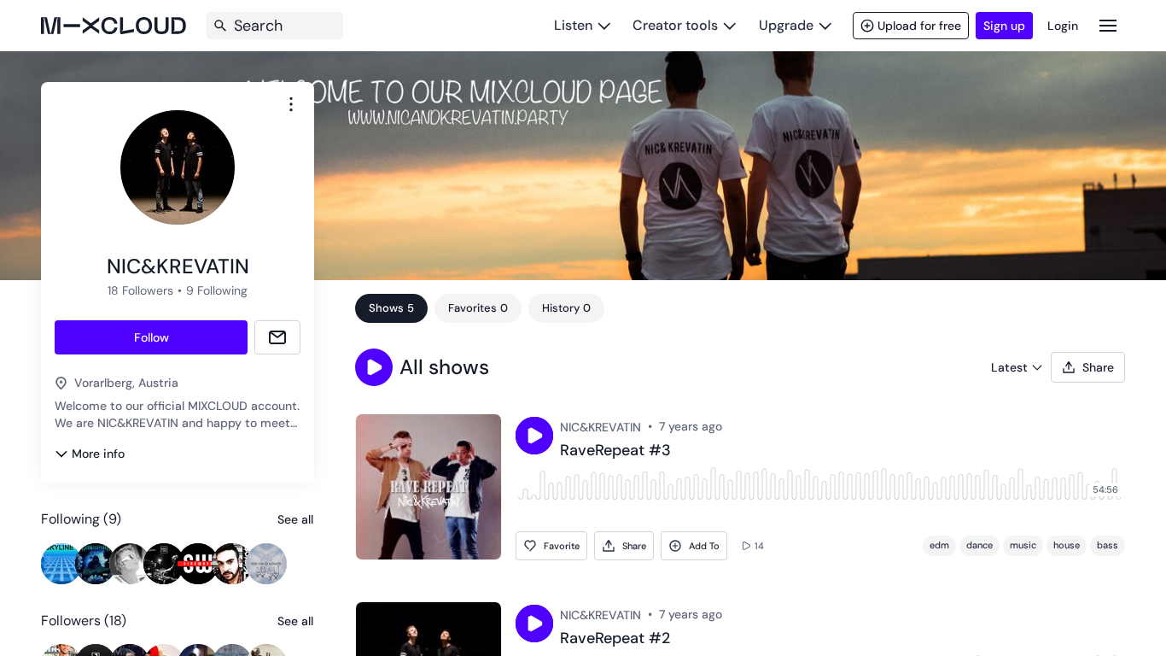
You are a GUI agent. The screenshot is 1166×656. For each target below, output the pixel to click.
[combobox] (291, 104)
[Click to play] (534, 435)
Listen (573, 25)
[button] (374, 367)
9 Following (217, 290)
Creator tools (675, 25)
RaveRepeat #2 (615, 638)
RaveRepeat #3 (615, 451)
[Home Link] (113, 25)
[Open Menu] (1107, 25)
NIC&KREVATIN (600, 427)
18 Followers (140, 290)
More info (98, 453)
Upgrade (786, 25)
